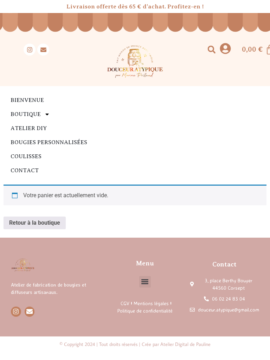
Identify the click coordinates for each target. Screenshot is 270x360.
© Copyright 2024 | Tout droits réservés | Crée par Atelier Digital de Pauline (135, 344)
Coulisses (26, 156)
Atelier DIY (29, 128)
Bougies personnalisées (49, 142)
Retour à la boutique (34, 222)
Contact (25, 170)
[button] (211, 50)
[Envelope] (43, 50)
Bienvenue (27, 100)
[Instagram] (30, 50)
